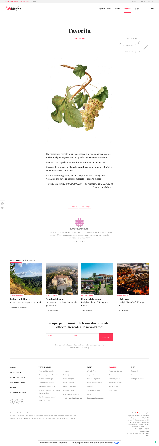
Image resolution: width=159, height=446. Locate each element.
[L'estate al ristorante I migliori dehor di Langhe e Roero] (97, 279)
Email (76, 335)
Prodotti (134, 371)
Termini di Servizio (62, 418)
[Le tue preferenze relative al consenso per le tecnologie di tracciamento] (155, 442)
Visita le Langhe (105, 9)
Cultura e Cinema (93, 390)
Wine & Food (91, 371)
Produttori (135, 375)
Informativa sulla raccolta (53, 442)
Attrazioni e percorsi (71, 394)
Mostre (89, 386)
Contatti (13, 368)
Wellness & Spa (44, 401)
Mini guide (113, 390)
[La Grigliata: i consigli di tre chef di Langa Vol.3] (133, 279)
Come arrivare (68, 390)
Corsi (89, 394)
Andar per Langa (115, 371)
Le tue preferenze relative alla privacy (92, 442)
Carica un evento (146, 1)
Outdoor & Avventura (47, 386)
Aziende (13, 387)
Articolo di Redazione (80, 242)
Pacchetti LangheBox (47, 371)
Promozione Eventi (17, 378)
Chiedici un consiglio (46, 378)
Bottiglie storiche (137, 378)
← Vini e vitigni (85, 207)
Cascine (66, 371)
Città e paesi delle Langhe (73, 398)
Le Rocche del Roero (25, 301)
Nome (50, 335)
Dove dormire (68, 382)
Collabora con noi (17, 382)
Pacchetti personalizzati (48, 375)
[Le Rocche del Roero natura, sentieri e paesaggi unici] (26, 279)
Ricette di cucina (115, 382)
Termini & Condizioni (17, 413)
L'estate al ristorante (94, 302)
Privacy (29, 413)
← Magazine (73, 207)
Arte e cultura (114, 375)
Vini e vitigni (24, 1)
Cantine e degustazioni (47, 397)
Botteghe (66, 375)
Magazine (14, 1)
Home (8, 1)
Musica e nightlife (93, 378)
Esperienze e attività (46, 382)
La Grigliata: (130, 302)
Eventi (117, 9)
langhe (13, 8)
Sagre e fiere (92, 375)
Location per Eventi (70, 386)
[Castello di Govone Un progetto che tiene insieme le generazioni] (62, 279)
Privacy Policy (49, 418)
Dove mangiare (69, 378)
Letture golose (114, 378)
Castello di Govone (61, 302)
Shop (137, 9)
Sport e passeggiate (94, 382)
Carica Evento (15, 373)
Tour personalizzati (18, 392)
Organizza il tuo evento (95, 398)
